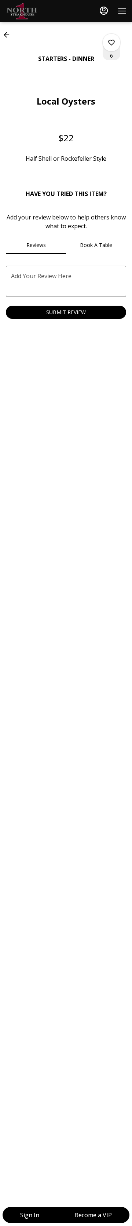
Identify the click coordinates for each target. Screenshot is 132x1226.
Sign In (29, 1215)
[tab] (36, 245)
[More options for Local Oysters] (111, 42)
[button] (9, 35)
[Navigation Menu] (122, 11)
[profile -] (103, 10)
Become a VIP (93, 1215)
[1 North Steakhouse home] (39, 11)
